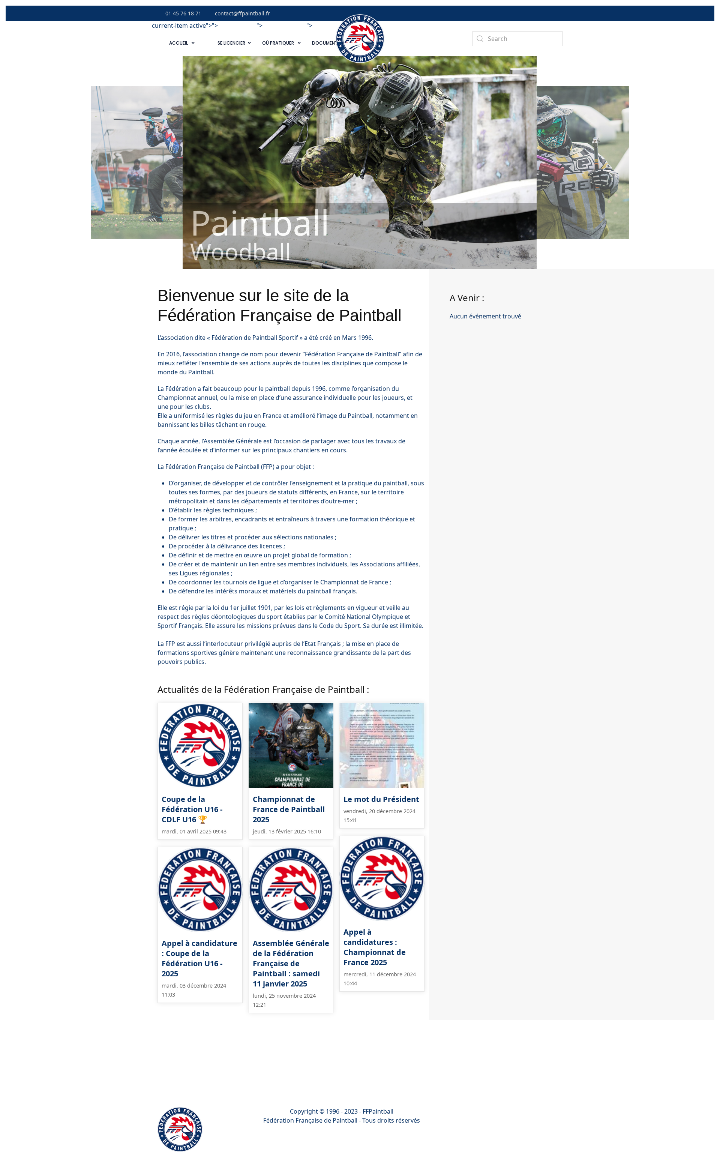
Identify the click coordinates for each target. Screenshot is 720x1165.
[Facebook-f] (509, 13)
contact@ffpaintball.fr (242, 13)
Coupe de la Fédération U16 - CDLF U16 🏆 (192, 809)
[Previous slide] (13, 162)
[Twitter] (520, 13)
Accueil (178, 43)
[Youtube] (540, 13)
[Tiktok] (530, 13)
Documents (326, 43)
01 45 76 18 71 (183, 13)
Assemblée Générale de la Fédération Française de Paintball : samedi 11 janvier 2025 (291, 963)
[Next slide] (706, 162)
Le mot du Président (381, 799)
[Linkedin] (550, 13)
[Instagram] (560, 13)
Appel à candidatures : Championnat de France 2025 (375, 947)
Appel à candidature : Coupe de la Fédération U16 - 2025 (199, 958)
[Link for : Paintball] (360, 162)
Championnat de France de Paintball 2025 (289, 809)
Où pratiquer (278, 43)
